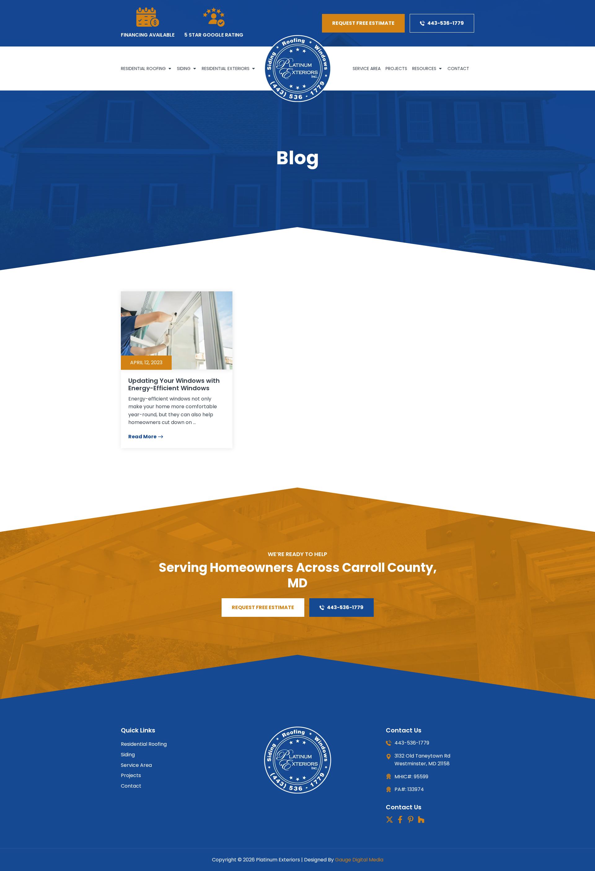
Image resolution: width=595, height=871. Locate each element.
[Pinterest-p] (410, 819)
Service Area (367, 68)
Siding (184, 68)
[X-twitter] (389, 819)
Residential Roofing (143, 68)
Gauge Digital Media (359, 859)
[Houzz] (421, 819)
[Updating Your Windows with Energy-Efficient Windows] (176, 330)
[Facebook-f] (400, 819)
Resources (424, 68)
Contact (458, 68)
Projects (396, 68)
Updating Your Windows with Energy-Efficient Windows (174, 384)
